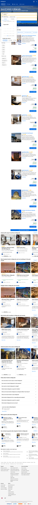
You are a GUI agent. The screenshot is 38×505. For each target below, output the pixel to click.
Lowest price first (20, 32)
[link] (5, 45)
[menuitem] (3, 4)
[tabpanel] (9, 31)
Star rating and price (28, 32)
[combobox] (19, 14)
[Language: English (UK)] (2, 498)
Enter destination (6, 13)
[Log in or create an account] (34, 1)
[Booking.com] (3, 1)
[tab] (5, 19)
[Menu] (36, 1)
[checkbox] (13, 26)
